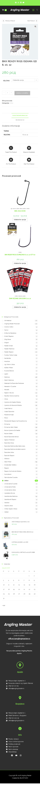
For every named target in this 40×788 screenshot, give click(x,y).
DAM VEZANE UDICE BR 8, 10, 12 (20, 298)
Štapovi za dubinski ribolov (12, 471)
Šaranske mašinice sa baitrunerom (15, 449)
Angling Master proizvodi (12, 323)
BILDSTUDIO (24, 778)
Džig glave (7, 339)
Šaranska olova (9, 443)
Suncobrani (7, 474)
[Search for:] (36, 10)
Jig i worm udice (15, 208)
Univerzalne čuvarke (10, 484)
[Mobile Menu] (33, 10)
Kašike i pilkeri (8, 367)
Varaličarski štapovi (10, 499)
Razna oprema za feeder (12, 430)
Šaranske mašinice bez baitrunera (14, 446)
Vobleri (6, 512)
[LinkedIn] (21, 2)
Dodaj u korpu (22, 93)
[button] (35, 26)
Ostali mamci (8, 408)
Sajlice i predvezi (9, 440)
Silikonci (6, 458)
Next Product (31, 20)
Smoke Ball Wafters (10, 465)
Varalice (6, 502)
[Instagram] (18, 2)
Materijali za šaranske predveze (14, 383)
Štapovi (6, 468)
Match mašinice (9, 380)
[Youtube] (23, 2)
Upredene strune (9, 493)
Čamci (6, 330)
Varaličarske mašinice (10, 496)
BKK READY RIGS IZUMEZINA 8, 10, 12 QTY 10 (20, 255)
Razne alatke (8, 433)
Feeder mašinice (9, 349)
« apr (3, 605)
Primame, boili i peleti (11, 427)
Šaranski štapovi (9, 455)
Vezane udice (21, 296)
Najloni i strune (9, 393)
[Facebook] (16, 2)
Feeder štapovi (8, 352)
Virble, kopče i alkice (10, 509)
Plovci (6, 418)
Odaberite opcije (20, 219)
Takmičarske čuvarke (10, 477)
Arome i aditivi (8, 327)
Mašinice (7, 377)
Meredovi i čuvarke (10, 386)
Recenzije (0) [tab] (20, 120)
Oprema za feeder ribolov (12, 402)
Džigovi (6, 342)
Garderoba (7, 358)
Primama (7, 424)
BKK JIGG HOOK (20, 211)
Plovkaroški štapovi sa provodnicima (15, 421)
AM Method (7, 320)
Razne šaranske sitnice (11, 436)
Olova (6, 399)
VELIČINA (6, 80)
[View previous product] (3, 20)
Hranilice (7, 361)
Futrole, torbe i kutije (10, 355)
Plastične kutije (9, 414)
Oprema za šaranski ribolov (13, 405)
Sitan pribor (23, 208)
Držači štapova (8, 336)
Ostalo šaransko (9, 411)
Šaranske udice (9, 452)
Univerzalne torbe (9, 487)
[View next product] (36, 20)
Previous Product (10, 20)
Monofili (6, 389)
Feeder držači (8, 345)
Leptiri (6, 374)
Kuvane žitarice (9, 371)
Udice (11, 103)
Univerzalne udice (10, 490)
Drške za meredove (10, 333)
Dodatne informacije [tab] (20, 115)
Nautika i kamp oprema (11, 396)
